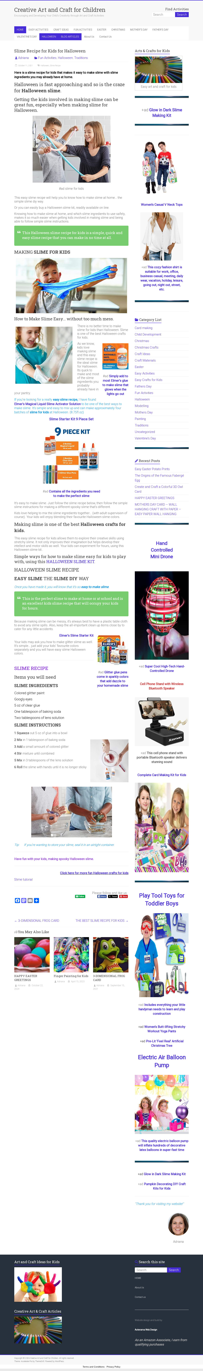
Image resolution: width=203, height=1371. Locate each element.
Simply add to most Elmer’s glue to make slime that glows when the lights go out (115, 385)
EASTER (101, 29)
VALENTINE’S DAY (27, 36)
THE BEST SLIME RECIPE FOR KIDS (101, 921)
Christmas (142, 341)
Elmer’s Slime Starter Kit (76, 635)
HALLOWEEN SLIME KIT (70, 561)
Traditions (81, 58)
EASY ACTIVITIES (38, 29)
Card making (144, 328)
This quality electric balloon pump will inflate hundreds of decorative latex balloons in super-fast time (163, 1145)
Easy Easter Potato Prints (152, 469)
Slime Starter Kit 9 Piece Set (71, 419)
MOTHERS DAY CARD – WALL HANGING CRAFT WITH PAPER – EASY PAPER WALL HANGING (158, 509)
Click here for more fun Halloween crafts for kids (94, 873)
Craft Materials (145, 360)
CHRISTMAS (118, 29)
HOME (20, 29)
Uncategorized (145, 432)
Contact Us (105, 36)
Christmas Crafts (146, 347)
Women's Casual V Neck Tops (162, 204)
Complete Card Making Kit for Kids (162, 775)
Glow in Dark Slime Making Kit (165, 1174)
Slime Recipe (55, 65)
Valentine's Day (145, 438)
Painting (140, 419)
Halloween (65, 58)
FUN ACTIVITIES (83, 29)
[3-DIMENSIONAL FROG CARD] (110, 939)
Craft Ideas (142, 354)
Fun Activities (47, 58)
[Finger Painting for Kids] (71, 939)
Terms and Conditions (94, 1366)
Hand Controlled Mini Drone (162, 549)
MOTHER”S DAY (138, 29)
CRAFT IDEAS (61, 29)
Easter (139, 367)
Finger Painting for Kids (71, 976)
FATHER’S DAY (160, 29)
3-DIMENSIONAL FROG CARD (36, 921)
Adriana (23, 58)
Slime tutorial (23, 879)
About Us (89, 36)
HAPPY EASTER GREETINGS (25, 978)
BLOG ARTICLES (70, 36)
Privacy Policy (113, 1366)
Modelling (142, 406)
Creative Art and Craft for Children (59, 9)
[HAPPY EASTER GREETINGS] (32, 939)
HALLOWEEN (49, 36)
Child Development (148, 334)
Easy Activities (145, 373)
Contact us (140, 1297)
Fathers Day (143, 386)
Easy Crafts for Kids (148, 380)
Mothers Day (144, 412)
